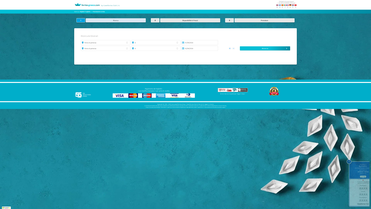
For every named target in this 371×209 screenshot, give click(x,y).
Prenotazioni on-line (99, 11)
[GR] (280, 5)
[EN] (277, 5)
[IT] (285, 5)
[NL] (293, 5)
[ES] (282, 5)
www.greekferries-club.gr (178, 104)
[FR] (287, 5)
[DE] (290, 5)
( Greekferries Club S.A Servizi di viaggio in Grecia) (200, 104)
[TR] (295, 5)
